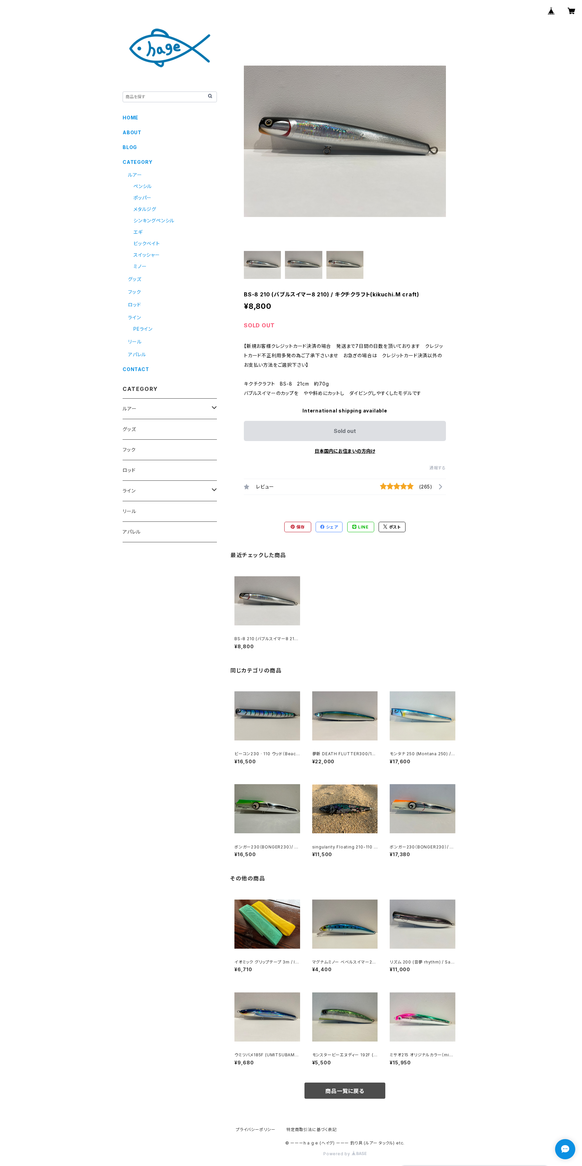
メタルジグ (144, 209)
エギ (138, 232)
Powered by (337, 1153)
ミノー (140, 266)
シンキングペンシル (153, 220)
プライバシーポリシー (256, 1129)
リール (134, 341)
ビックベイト (146, 243)
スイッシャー (146, 255)
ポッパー (142, 198)
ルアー (135, 175)
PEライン (143, 329)
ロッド (134, 304)
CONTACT (136, 369)
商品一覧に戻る (344, 1091)
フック (134, 292)
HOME (130, 117)
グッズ (134, 279)
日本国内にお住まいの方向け (345, 451)
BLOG (130, 147)
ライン (134, 317)
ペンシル (142, 186)
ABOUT (132, 132)
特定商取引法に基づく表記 (311, 1129)
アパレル (137, 354)
